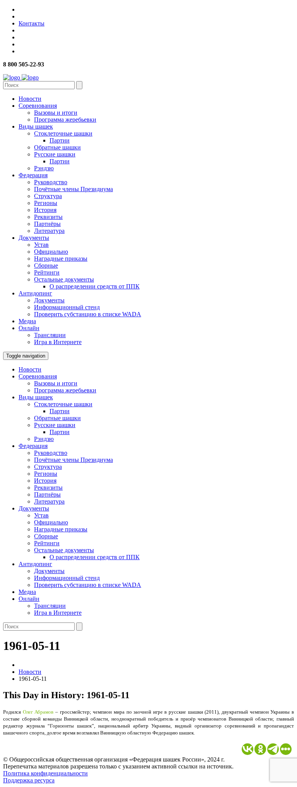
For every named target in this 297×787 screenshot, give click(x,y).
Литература (49, 230)
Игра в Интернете (58, 342)
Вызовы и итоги (55, 112)
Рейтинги (47, 272)
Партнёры (47, 223)
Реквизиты (48, 217)
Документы (34, 237)
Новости (30, 98)
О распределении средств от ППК (95, 286)
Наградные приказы (60, 258)
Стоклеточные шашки (63, 133)
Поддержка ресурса (29, 780)
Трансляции (50, 335)
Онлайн (29, 328)
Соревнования (38, 105)
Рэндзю (44, 168)
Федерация (33, 175)
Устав (41, 244)
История (45, 210)
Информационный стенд (67, 307)
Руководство (50, 182)
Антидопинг (35, 293)
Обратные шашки (57, 147)
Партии (60, 140)
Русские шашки (54, 154)
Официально (51, 251)
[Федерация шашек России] (21, 77)
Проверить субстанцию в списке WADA (87, 314)
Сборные (46, 265)
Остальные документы (64, 279)
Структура (48, 196)
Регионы (45, 203)
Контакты (31, 23)
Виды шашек (36, 126)
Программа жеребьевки (65, 119)
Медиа (27, 321)
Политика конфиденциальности (45, 773)
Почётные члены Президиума (73, 189)
